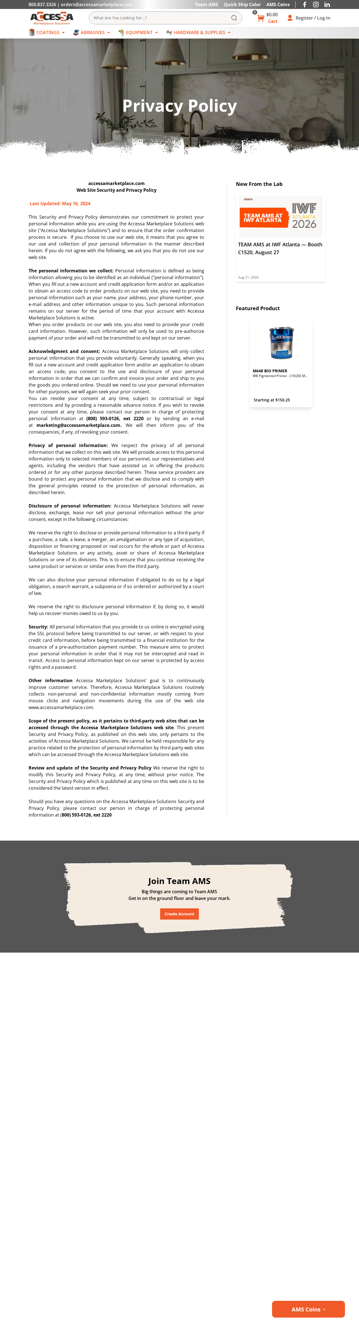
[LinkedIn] (327, 4)
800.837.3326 (42, 4)
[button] (308, 1309)
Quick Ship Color (242, 4)
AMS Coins (278, 4)
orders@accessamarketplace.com (97, 4)
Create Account (179, 913)
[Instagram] (315, 4)
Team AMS (206, 4)
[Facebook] (304, 4)
